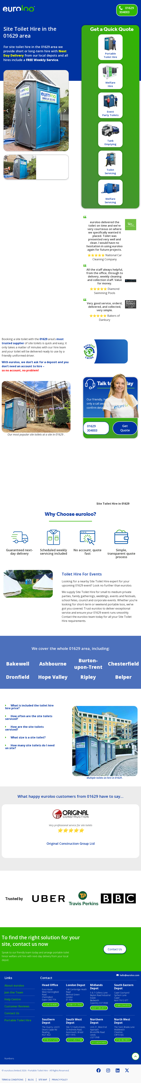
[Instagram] (108, 1070)
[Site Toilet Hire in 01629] (28, 596)
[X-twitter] (127, 1070)
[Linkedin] (117, 1070)
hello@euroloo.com (129, 975)
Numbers (9, 1058)
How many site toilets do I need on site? (30, 746)
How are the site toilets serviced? (24, 728)
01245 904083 (50, 1004)
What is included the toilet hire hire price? (29, 707)
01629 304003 (126, 10)
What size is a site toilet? (28, 737)
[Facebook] (98, 1070)
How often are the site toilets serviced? (28, 717)
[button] (7, 110)
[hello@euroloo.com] (117, 975)
